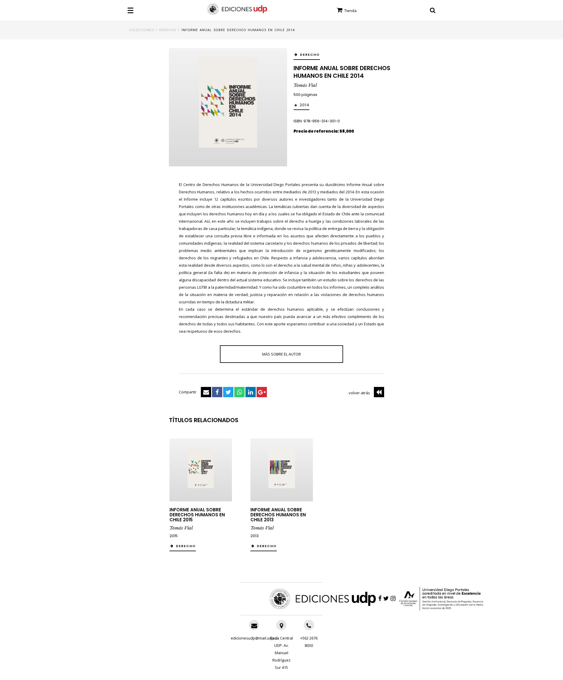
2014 (304, 105)
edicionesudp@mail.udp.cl (254, 638)
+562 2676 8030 (309, 641)
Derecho (167, 30)
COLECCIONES (141, 30)
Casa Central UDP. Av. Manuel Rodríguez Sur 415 (281, 652)
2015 (173, 536)
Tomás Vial (305, 85)
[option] (200, 498)
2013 (254, 536)
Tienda (350, 10)
